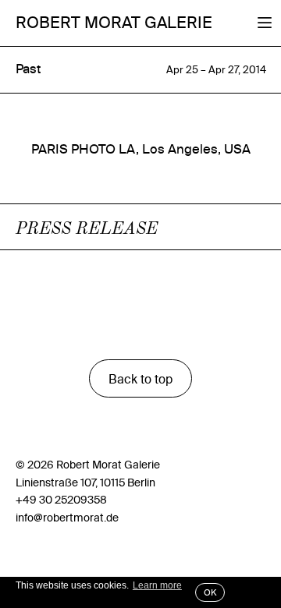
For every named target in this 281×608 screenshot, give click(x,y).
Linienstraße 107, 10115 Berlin (85, 482)
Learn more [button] (157, 585)
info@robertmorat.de (67, 518)
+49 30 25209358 (61, 500)
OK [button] (210, 592)
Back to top (140, 379)
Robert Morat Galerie (114, 22)
